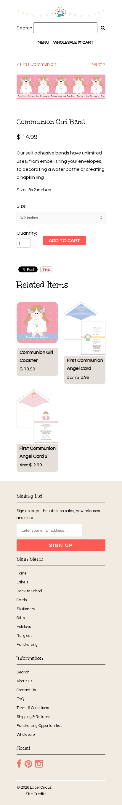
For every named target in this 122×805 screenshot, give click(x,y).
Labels (22, 582)
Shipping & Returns (33, 717)
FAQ (20, 699)
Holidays (24, 627)
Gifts (21, 618)
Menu (43, 42)
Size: (22, 206)
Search (24, 28)
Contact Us (26, 690)
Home (22, 573)
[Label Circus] (61, 13)
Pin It (46, 269)
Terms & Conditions (33, 708)
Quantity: (27, 233)
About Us (24, 681)
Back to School (29, 591)
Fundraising (27, 645)
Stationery (26, 609)
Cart (87, 42)
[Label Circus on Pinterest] (28, 764)
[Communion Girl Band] (61, 87)
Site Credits (36, 794)
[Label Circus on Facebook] (19, 764)
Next (97, 64)
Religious (24, 636)
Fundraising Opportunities (39, 726)
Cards (22, 600)
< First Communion (36, 64)
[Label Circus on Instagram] (39, 764)
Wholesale (65, 42)
